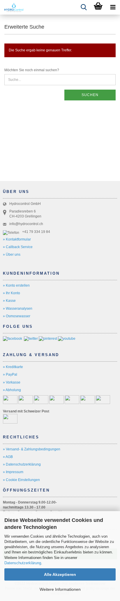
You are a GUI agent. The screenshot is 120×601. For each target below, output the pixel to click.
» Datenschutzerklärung (22, 464)
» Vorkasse (11, 382)
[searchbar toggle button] (83, 7)
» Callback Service (18, 247)
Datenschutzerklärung (22, 563)
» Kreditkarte (13, 367)
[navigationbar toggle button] (112, 7)
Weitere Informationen (60, 589)
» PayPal (10, 374)
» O (5, 316)
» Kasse (9, 301)
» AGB (8, 457)
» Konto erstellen (16, 285)
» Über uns (11, 254)
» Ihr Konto (11, 293)
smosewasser (19, 316)
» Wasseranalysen (17, 308)
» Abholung (12, 390)
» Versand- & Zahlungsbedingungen (31, 449)
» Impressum (13, 472)
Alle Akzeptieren (60, 574)
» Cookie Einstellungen (21, 480)
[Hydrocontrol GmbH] (11, 7)
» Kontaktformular (17, 239)
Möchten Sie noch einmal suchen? (31, 70)
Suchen (90, 95)
